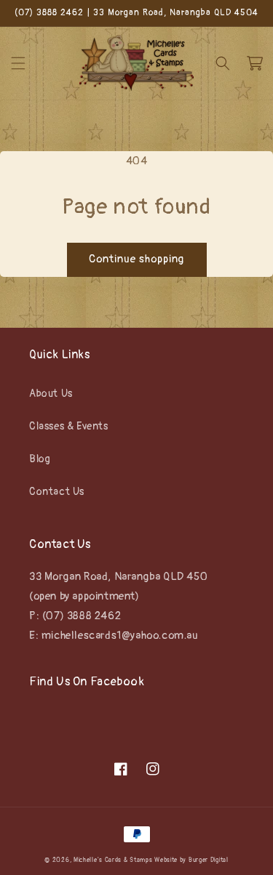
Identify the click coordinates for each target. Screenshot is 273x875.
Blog (39, 459)
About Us (51, 393)
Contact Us (56, 491)
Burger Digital (209, 860)
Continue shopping (137, 259)
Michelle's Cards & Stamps (113, 860)
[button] (18, 63)
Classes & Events (68, 426)
